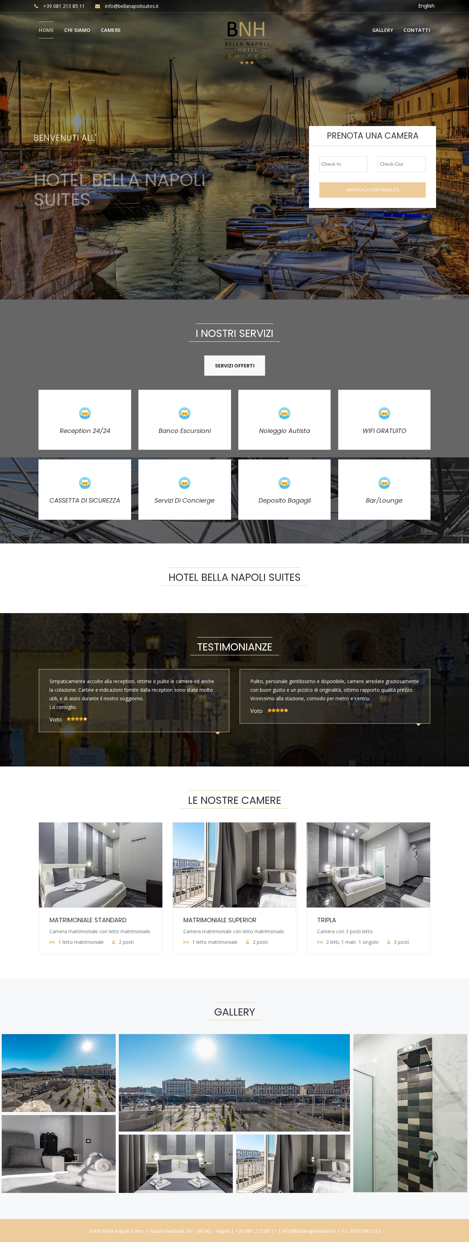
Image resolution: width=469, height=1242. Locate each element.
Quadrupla (334, 920)
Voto (55, 711)
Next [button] (460, 149)
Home (46, 30)
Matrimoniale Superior (86, 920)
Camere (111, 30)
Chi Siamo (77, 30)
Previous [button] (9, 149)
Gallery (382, 30)
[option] (134, 706)
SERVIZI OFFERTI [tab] (234, 365)
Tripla (192, 920)
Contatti (416, 30)
